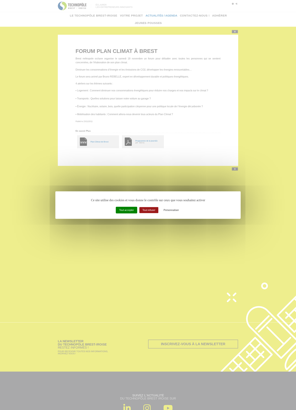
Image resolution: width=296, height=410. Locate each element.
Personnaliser (171, 210)
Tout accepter (126, 210)
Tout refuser (148, 210)
